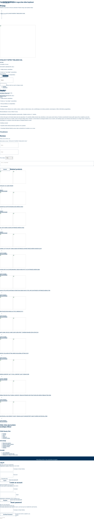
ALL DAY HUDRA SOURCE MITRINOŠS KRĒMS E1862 (12, 227)
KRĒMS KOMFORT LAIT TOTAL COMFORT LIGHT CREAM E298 (14, 374)
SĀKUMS (5, 10)
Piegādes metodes (6, 446)
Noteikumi (5, 437)
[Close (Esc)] (0, 517)
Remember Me (5, 478)
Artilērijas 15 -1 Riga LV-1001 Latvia (10, 454)
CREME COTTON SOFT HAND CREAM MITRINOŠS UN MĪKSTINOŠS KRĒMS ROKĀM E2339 (21, 248)
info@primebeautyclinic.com (8, 1)
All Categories (5, 75)
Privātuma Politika (6, 438)
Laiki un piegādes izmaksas (8, 444)
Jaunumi (4, 434)
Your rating (2, 157)
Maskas (5, 15)
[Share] (1, 517)
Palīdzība (4, 447)
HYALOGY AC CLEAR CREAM (6, 185)
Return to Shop (3, 96)
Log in (12, 499)
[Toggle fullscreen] (3, 517)
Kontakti (5, 13)
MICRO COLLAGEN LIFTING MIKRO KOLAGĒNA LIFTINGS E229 (14, 353)
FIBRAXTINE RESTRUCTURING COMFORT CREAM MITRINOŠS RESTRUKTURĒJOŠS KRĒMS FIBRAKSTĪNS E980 (25, 395)
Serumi (5, 17)
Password (15, 474)
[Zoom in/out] (4, 517)
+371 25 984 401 (6, 452)
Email (17, 494)
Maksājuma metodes (7, 443)
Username (15, 488)
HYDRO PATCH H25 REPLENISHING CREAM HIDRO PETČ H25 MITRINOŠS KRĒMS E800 (20, 269)
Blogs (4, 11)
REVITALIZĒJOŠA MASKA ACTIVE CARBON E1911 (11, 311)
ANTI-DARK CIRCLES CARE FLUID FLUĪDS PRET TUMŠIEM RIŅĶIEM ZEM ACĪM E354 (19, 332)
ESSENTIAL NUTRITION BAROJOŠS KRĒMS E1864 (11, 206)
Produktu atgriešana (7, 445)
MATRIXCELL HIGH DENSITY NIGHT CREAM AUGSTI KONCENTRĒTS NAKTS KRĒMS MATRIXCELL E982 (23, 416)
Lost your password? (14, 479)
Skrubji (5, 18)
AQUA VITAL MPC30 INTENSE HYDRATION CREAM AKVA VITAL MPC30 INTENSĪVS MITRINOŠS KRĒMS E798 (25, 290)
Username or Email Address (19, 468)
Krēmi (4, 14)
